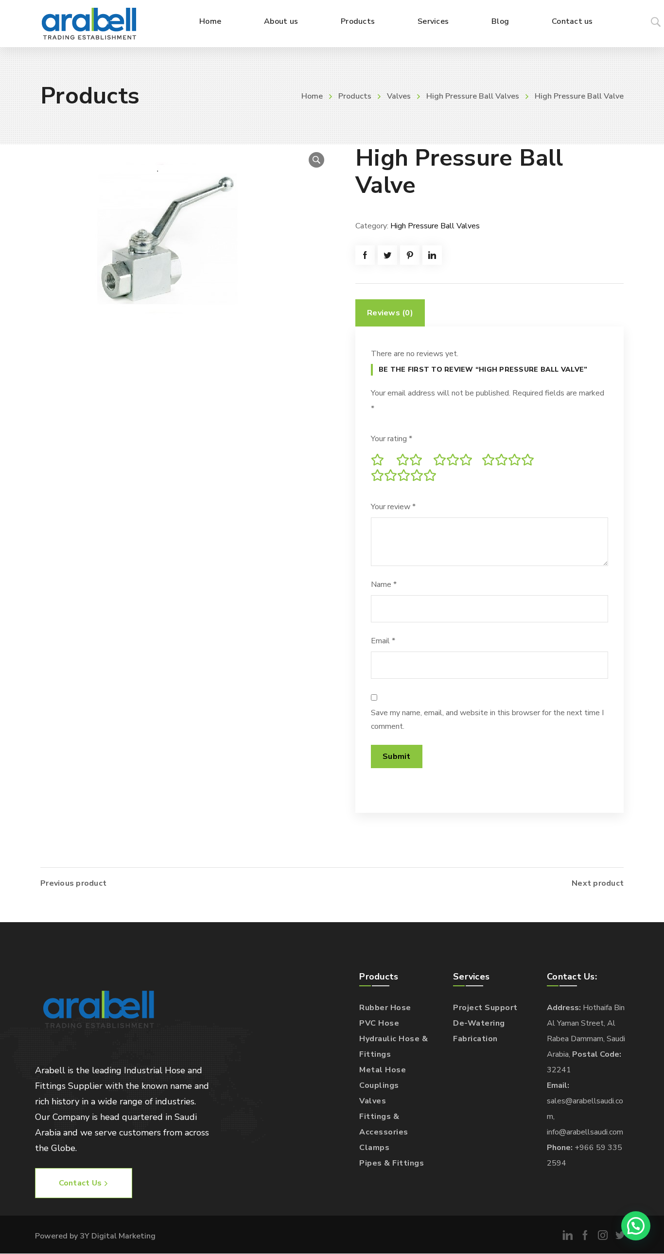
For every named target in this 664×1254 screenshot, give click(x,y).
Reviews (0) (390, 313)
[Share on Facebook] (365, 255)
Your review (393, 506)
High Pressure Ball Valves (472, 96)
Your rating (391, 438)
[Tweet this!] (387, 255)
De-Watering (479, 1023)
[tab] (390, 312)
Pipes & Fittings (391, 1163)
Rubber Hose (385, 1007)
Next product (598, 883)
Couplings (379, 1085)
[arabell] (89, 23)
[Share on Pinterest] (409, 255)
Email (383, 641)
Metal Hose (382, 1070)
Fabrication (475, 1038)
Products (354, 96)
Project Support (485, 1007)
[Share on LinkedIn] (432, 255)
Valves (399, 96)
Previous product (73, 883)
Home (312, 96)
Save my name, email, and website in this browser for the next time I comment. (487, 719)
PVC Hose (379, 1023)
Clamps (374, 1147)
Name (384, 584)
